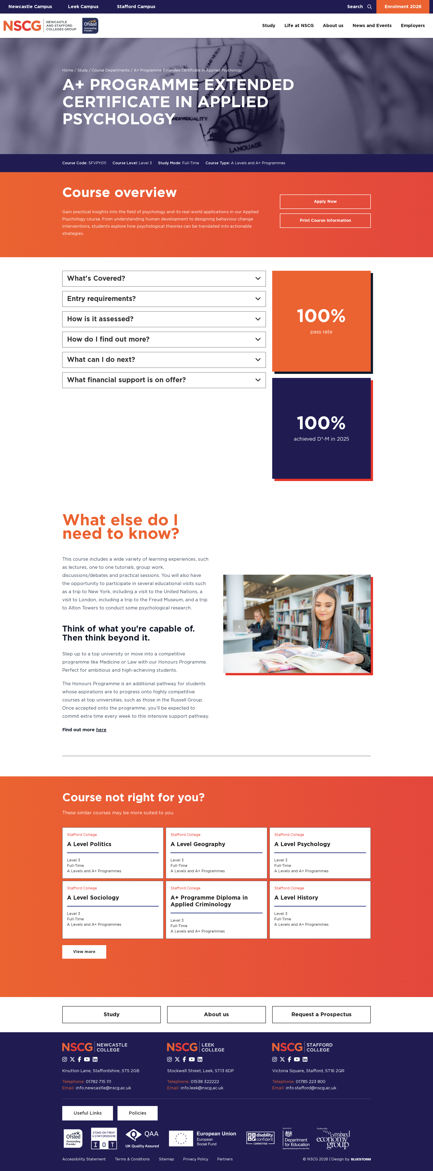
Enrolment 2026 (403, 7)
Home (68, 70)
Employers (413, 25)
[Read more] (73, 1138)
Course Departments (111, 70)
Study (268, 25)
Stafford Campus (136, 7)
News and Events (372, 25)
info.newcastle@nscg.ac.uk (103, 1088)
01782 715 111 (98, 1082)
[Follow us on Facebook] (79, 1059)
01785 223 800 (310, 1082)
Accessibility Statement (84, 1159)
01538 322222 (205, 1082)
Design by (340, 1159)
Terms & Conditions (132, 1159)
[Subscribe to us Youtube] (87, 1059)
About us (333, 25)
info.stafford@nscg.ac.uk (311, 1088)
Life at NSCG (299, 25)
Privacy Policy (195, 1159)
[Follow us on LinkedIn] (95, 1059)
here (101, 730)
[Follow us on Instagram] (64, 1059)
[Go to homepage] (51, 26)
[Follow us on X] (72, 1059)
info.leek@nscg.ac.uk (202, 1088)
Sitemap (166, 1159)
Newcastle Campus (30, 7)
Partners (225, 1159)
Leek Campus (83, 7)
